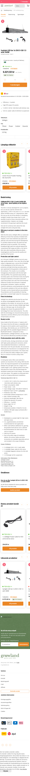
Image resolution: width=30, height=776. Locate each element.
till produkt (13, 187)
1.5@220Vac (21, 390)
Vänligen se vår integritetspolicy (10, 640)
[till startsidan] (9, 6)
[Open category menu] (2, 5)
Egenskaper (21, 14)
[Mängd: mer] (25, 80)
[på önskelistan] (8, 137)
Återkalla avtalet (15, 691)
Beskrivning (11, 14)
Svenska (25, 1)
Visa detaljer (23, 769)
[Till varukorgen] (28, 6)
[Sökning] (23, 6)
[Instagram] (10, 745)
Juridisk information (7, 695)
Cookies (3, 711)
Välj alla (5, 771)
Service (3, 671)
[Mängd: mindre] (5, 80)
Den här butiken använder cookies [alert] (9, 752)
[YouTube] (6, 745)
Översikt (3, 14)
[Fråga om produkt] (22, 137)
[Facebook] (2, 745)
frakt (18, 662)
